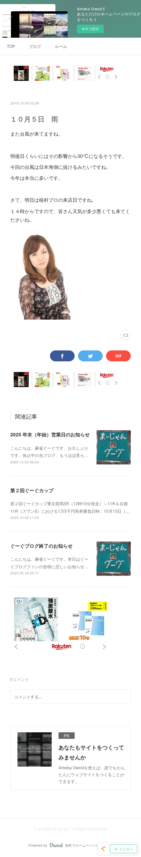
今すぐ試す (90, 28)
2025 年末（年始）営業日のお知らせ (50, 434)
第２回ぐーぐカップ (31, 490)
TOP (11, 46)
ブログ (35, 46)
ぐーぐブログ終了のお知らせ (41, 545)
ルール (61, 46)
